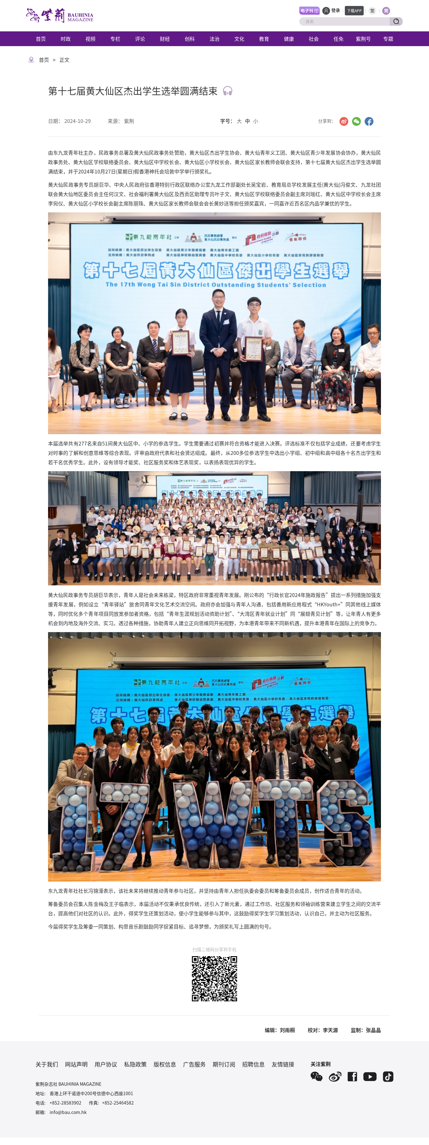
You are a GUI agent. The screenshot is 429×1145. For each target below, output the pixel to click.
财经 (165, 38)
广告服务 (194, 1064)
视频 (90, 38)
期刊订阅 (224, 1064)
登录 (335, 10)
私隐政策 (135, 1064)
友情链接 (283, 1064)
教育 (264, 38)
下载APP (354, 10)
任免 (339, 38)
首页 (41, 38)
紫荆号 (363, 38)
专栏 (115, 38)
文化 (239, 38)
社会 (314, 38)
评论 (140, 38)
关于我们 (46, 1064)
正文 (64, 59)
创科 (190, 38)
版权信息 (165, 1064)
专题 (388, 38)
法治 (214, 38)
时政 (66, 38)
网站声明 (76, 1064)
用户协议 (106, 1064)
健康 (289, 38)
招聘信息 (253, 1064)
